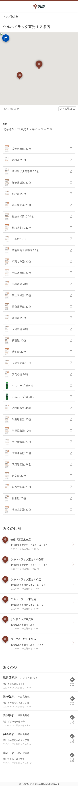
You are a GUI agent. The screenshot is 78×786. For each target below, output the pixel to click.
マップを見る (10, 16)
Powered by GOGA (11, 109)
